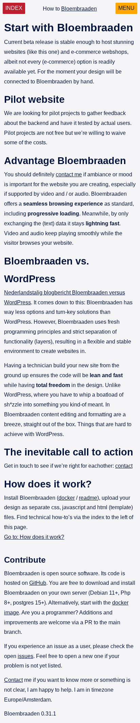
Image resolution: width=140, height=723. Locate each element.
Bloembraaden (79, 9)
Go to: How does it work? (34, 537)
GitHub (37, 583)
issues (25, 656)
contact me (69, 174)
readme (88, 498)
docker (66, 498)
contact (124, 466)
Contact (13, 680)
